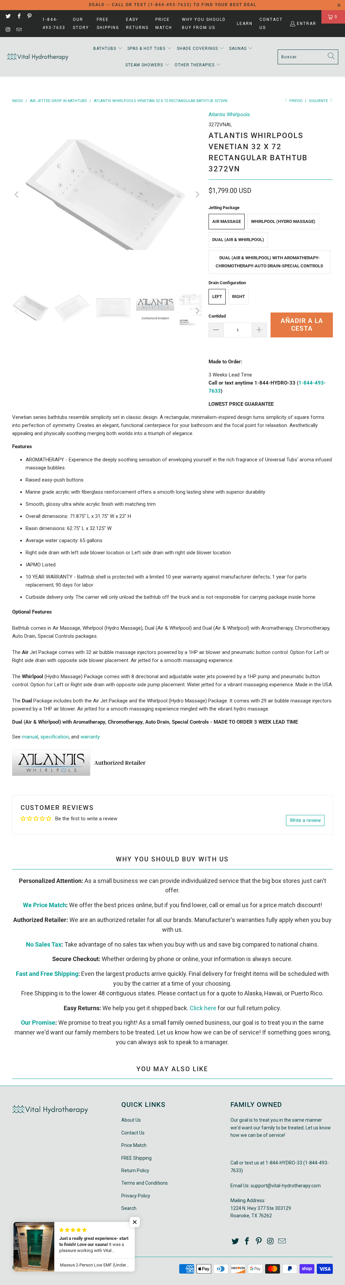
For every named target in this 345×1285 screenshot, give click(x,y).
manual (30, 737)
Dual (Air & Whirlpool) (238, 239)
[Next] (196, 194)
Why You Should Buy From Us (204, 23)
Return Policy (135, 1170)
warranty (90, 737)
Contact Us (271, 23)
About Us (131, 1120)
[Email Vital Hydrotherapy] (18, 30)
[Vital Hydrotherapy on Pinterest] (29, 16)
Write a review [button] (305, 820)
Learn (245, 23)
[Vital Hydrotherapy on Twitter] (8, 16)
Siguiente (319, 101)
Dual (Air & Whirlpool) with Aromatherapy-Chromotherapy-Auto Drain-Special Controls (269, 261)
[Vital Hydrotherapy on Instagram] (8, 30)
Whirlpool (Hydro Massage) (283, 221)
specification (54, 737)
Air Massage (226, 221)
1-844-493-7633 (53, 23)
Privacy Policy (135, 1195)
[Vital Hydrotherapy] (38, 56)
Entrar (306, 23)
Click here (203, 1008)
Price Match (163, 23)
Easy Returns (137, 23)
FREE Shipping (108, 23)
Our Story (81, 23)
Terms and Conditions (144, 1183)
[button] (108, 48)
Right (238, 296)
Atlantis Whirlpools (229, 114)
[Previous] (17, 194)
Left (217, 296)
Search (128, 1208)
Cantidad (217, 316)
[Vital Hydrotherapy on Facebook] (18, 16)
